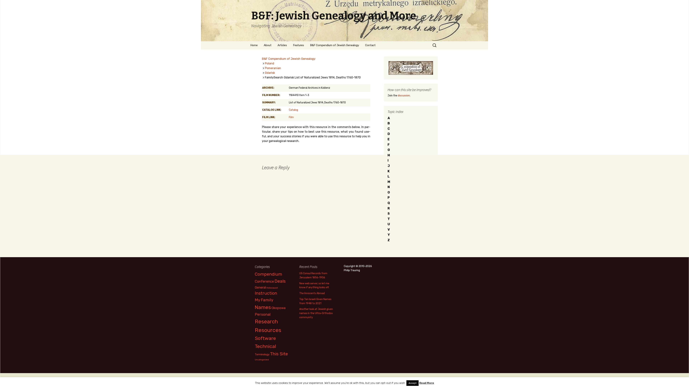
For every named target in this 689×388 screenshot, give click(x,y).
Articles (282, 45)
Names (263, 307)
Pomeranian (273, 68)
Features (298, 45)
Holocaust (272, 287)
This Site (279, 353)
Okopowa (278, 308)
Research (266, 322)
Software (265, 338)
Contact (370, 45)
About (267, 45)
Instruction (266, 293)
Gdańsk (270, 72)
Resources (268, 330)
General (260, 287)
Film (291, 117)
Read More (426, 383)
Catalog (293, 109)
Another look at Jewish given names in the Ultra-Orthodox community (316, 313)
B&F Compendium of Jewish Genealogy (334, 45)
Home (254, 45)
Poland (269, 63)
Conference (264, 281)
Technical (265, 346)
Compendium (268, 274)
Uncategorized (262, 360)
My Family (264, 300)
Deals (280, 281)
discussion (404, 95)
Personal (263, 314)
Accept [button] (412, 383)
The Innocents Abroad (312, 293)
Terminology (262, 354)
